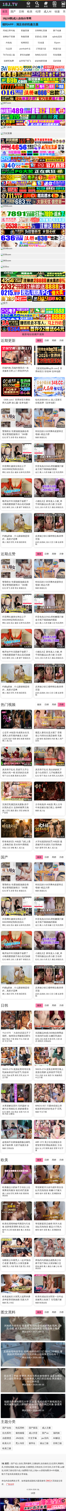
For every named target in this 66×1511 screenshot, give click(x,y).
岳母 (12, 437)
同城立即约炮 (9, 30)
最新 (39, 340)
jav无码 (45, 1438)
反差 (37, 542)
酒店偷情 (47, 739)
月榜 (61, 340)
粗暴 (22, 739)
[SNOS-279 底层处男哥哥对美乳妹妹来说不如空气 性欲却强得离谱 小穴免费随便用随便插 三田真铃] (16, 1056)
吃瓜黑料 (26, 472)
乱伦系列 (22, 776)
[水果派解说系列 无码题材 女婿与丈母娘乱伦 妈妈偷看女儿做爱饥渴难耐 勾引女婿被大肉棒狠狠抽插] (16, 1093)
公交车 (5, 739)
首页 (5, 11)
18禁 (33, 1493)
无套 (21, 1266)
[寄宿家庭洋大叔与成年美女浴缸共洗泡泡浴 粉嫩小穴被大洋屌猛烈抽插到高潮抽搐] (49, 1175)
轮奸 (10, 739)
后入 (49, 507)
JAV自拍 (20, 1438)
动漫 (57, 11)
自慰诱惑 (6, 1438)
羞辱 (41, 848)
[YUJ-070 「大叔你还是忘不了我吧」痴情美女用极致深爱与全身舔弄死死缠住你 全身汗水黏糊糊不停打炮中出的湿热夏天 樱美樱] (16, 1020)
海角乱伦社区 (41, 55)
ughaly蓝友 (57, 36)
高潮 (16, 776)
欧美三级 (6, 1448)
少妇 (12, 507)
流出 (12, 472)
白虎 (45, 472)
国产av (45, 1433)
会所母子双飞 (25, 61)
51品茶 (9, 49)
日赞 (47, 554)
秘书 (4, 1230)
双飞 (8, 437)
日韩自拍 (47, 1041)
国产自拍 (6, 1428)
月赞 (61, 554)
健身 (16, 472)
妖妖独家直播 (41, 61)
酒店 (8, 542)
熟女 (45, 776)
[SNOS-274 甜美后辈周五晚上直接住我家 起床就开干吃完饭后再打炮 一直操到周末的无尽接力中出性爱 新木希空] (49, 1056)
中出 (21, 1039)
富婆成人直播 (41, 36)
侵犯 (18, 739)
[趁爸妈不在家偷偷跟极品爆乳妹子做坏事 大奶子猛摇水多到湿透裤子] (16, 1129)
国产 (13, 11)
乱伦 (4, 437)
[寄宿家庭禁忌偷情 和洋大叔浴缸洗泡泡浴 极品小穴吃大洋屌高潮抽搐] (49, 1211)
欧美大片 (6, 1443)
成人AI (47, 11)
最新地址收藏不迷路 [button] (33, 334)
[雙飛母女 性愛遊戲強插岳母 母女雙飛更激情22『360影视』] (16, 872)
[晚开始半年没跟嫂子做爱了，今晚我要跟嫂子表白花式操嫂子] (16, 940)
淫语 (21, 811)
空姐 (4, 848)
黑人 (8, 1266)
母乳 (54, 776)
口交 (54, 472)
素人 (41, 472)
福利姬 (56, 1433)
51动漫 (41, 43)
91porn (57, 43)
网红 (4, 472)
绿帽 (4, 1266)
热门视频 (8, 705)
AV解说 (56, 1438)
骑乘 (47, 1148)
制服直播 (25, 36)
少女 (58, 1266)
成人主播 (46, 1428)
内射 (53, 739)
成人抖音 (33, 1433)
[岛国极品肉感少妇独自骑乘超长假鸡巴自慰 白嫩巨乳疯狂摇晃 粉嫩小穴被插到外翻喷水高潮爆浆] (49, 1020)
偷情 (8, 507)
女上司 (42, 1148)
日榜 (47, 340)
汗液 (12, 1039)
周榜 (54, 340)
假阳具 (40, 1041)
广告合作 (10, 1484)
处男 (12, 1075)
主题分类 (8, 1422)
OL (53, 1075)
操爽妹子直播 (9, 36)
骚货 (12, 811)
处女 (25, 1075)
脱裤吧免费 (9, 61)
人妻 (16, 507)
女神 (21, 472)
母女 (16, 437)
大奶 (58, 1039)
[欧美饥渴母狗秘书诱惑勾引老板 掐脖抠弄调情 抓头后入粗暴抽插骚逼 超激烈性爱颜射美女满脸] (16, 1211)
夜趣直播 (25, 30)
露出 (16, 811)
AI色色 (9, 43)
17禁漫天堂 (41, 49)
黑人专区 (26, 1266)
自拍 (8, 472)
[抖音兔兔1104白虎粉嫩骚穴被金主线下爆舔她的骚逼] (49, 906)
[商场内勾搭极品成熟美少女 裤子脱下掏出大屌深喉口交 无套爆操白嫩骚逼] (49, 1247)
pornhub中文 (25, 49)
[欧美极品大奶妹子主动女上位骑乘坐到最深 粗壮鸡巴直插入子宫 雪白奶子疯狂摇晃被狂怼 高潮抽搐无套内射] (16, 1175)
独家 (37, 437)
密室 (55, 1148)
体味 (16, 1039)
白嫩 (54, 1266)
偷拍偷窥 (20, 1433)
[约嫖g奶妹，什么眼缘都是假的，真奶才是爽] (16, 975)
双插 (16, 1266)
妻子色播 (57, 30)
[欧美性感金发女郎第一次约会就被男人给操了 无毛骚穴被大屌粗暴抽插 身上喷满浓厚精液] (49, 1284)
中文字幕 (8, 1041)
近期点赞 (8, 554)
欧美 (29, 11)
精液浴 (27, 739)
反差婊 (42, 542)
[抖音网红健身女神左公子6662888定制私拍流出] (16, 906)
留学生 (32, 1443)
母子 (4, 776)
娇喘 (25, 811)
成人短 (9, 741)
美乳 (16, 1075)
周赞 (54, 554)
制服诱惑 (58, 1075)
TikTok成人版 (9, 55)
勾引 (25, 1112)
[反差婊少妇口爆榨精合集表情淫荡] (49, 975)
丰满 (16, 542)
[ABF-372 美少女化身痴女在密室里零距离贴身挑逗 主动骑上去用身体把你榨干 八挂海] (49, 1129)
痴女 (4, 1039)
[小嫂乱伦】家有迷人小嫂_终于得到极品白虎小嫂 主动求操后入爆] (49, 940)
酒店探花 (22, 542)
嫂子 (21, 507)
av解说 (11, 1114)
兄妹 (8, 1075)
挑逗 (51, 1148)
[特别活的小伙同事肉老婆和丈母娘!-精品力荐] (49, 872)
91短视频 (57, 55)
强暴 (14, 739)
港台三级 (44, 1443)
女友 (45, 1075)
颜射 (18, 1230)
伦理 (38, 11)
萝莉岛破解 (25, 55)
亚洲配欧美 (56, 1193)
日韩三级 (57, 1443)
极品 (54, 507)
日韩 (21, 11)
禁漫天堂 (57, 49)
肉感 (45, 1039)
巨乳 (12, 542)
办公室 (9, 1230)
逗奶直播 (57, 61)
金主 (37, 472)
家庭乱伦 (22, 437)
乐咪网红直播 (41, 30)
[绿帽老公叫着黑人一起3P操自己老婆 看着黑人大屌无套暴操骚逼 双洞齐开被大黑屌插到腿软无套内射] (16, 1247)
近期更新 (8, 340)
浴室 (45, 1193)
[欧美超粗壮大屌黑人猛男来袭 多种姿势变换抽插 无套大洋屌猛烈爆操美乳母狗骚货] (16, 1284)
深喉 (12, 848)
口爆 (55, 542)
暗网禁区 (25, 43)
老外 (41, 1193)
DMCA (49, 1481)
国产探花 (33, 1428)
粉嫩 (49, 472)
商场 (37, 1266)
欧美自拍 (43, 1303)
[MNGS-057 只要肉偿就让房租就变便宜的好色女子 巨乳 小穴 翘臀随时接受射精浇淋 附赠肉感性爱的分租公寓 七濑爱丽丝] (49, 1093)
